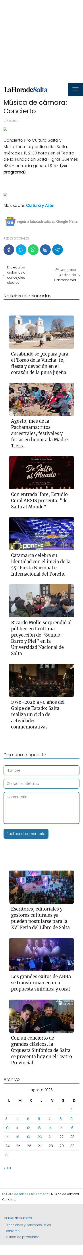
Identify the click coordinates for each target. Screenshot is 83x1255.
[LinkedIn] (45, 249)
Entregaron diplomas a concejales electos (16, 275)
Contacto (12, 1231)
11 (17, 1127)
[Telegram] (57, 249)
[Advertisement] (41, 41)
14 (50, 1127)
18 (17, 1136)
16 (71, 1127)
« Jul (7, 1168)
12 (28, 1127)
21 (50, 1136)
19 (28, 1136)
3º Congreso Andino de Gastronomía (65, 274)
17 (6, 1136)
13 (39, 1127)
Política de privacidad (21, 1237)
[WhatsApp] (33, 249)
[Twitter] (21, 249)
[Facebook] (9, 249)
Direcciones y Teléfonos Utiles (27, 1225)
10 (6, 1127)
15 (61, 1127)
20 (40, 1136)
